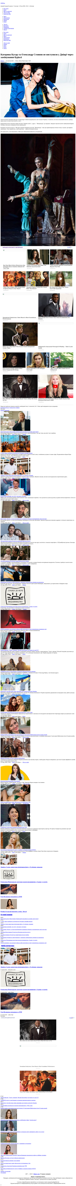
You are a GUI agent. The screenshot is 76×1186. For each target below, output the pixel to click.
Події (5, 10)
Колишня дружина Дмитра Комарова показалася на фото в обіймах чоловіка (23, 1155)
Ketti (13, 434)
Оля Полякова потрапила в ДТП (11, 896)
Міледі (5, 29)
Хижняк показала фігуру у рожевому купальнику (16, 1143)
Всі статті (6, 8)
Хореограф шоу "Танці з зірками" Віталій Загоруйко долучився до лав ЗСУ (20, 650)
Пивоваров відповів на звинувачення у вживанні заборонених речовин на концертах (22, 582)
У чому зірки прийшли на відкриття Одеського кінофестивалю (16, 453)
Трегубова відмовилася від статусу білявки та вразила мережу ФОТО (18, 849)
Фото (5, 45)
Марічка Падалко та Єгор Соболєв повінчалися (13, 758)
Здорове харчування (9, 28)
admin (13, 609)
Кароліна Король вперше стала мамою (10, 781)
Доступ (5, 24)
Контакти (6, 25)
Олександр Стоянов (14, 407)
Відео (5, 21)
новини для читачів (5, 1171)
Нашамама (6, 27)
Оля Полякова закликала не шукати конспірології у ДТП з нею (16, 712)
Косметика (6, 19)
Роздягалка (26, 803)
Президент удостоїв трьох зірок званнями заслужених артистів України (19, 691)
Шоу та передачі (8, 11)
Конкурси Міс (7, 14)
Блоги (5, 48)
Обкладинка (7, 17)
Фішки (5, 20)
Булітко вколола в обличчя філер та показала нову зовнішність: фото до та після (22, 1131)
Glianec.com (36, 1174)
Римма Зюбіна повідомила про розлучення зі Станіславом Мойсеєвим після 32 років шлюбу (24, 734)
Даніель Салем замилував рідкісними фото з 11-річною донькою (17, 475)
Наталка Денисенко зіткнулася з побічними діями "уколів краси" (19, 1120)
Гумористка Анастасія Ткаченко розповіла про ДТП (14, 827)
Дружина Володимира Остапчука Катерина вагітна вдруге (15, 541)
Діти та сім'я (7, 12)
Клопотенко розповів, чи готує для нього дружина (13, 496)
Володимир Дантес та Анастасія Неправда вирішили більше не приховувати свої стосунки (24, 518)
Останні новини (6, 915)
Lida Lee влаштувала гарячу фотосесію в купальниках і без (15, 802)
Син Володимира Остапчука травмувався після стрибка (15, 561)
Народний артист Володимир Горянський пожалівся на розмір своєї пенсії (19, 431)
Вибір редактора (7, 946)
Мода (5, 16)
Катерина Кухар (5, 407)
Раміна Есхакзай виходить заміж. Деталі (14, 911)
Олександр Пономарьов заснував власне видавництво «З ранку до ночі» (19, 606)
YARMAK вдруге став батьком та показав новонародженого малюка (18, 671)
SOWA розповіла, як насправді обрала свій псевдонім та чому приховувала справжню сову (24, 629)
